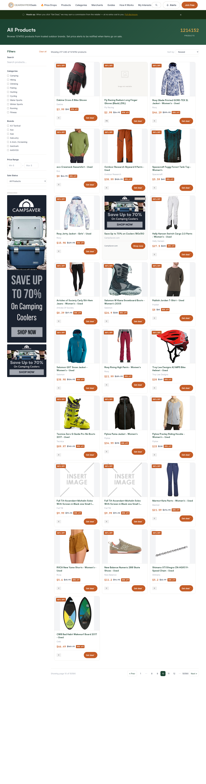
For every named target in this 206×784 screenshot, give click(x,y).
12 (174, 673)
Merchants (97, 5)
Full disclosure (131, 14)
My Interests (144, 5)
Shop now (138, 246)
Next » (194, 673)
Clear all (42, 51)
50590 (185, 673)
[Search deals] (156, 5)
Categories (81, 5)
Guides (111, 5)
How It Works (127, 5)
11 (168, 673)
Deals (33, 5)
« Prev (132, 673)
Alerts (173, 5)
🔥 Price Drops (49, 5)
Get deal (90, 117)
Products (66, 5)
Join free (189, 5)
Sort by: (171, 52)
